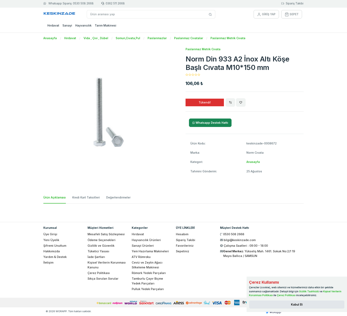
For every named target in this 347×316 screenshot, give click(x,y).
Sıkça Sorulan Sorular (103, 278)
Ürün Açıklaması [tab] (54, 197)
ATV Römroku (141, 257)
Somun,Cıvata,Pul (128, 38)
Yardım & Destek (55, 257)
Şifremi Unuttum (54, 245)
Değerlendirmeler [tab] (118, 197)
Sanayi (67, 25)
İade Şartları (96, 257)
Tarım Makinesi (105, 25)
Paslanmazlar (157, 38)
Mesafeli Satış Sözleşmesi (106, 234)
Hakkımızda (51, 251)
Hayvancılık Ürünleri (146, 240)
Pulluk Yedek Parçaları (148, 289)
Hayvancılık (83, 25)
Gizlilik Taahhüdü (309, 291)
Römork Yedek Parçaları (149, 273)
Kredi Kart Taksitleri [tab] (86, 197)
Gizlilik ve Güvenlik (101, 245)
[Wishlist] (241, 102)
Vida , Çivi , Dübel (96, 38)
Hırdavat (53, 25)
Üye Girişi (50, 234)
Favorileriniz (185, 245)
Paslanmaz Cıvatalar (188, 38)
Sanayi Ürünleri (143, 245)
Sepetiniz (182, 251)
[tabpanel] (173, 211)
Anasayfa (50, 38)
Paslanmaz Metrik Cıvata (227, 38)
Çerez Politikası (99, 273)
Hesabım (182, 234)
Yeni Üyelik (51, 240)
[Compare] (230, 102)
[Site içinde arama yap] (210, 14)
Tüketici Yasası (98, 251)
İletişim (48, 262)
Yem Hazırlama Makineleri (150, 251)
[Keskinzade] (59, 14)
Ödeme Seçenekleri (101, 240)
